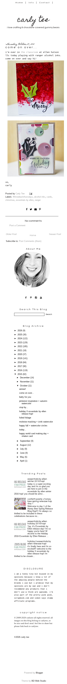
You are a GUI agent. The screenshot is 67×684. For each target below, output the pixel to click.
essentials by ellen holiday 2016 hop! (37, 522)
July (22, 449)
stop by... (23, 407)
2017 (20, 366)
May (22, 457)
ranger (38, 200)
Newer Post (55, 234)
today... (22, 430)
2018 (20, 362)
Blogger (39, 673)
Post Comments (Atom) (30, 241)
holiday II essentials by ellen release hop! (32, 412)
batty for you (25, 397)
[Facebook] (26, 298)
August (23, 445)
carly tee (33, 20)
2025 (20, 335)
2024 (20, 338)
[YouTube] (41, 298)
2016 (20, 370)
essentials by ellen (25, 200)
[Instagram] (36, 298)
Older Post (11, 234)
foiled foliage (25, 418)
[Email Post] (31, 194)
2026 (20, 330)
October (24, 386)
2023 (20, 342)
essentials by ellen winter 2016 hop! (37, 480)
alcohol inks (39, 197)
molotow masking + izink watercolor (36, 422)
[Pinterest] (31, 298)
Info (31, 3)
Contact (44, 3)
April (22, 461)
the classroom (29, 52)
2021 (20, 350)
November (25, 382)
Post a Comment (17, 225)
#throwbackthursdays (23, 197)
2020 (20, 354)
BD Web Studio (39, 681)
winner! (22, 389)
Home (19, 3)
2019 (20, 358)
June (22, 453)
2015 (20, 374)
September (25, 441)
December (25, 378)
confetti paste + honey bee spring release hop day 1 (39, 501)
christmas (10, 200)
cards (49, 197)
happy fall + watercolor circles (33, 426)
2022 (20, 346)
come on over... (26, 393)
